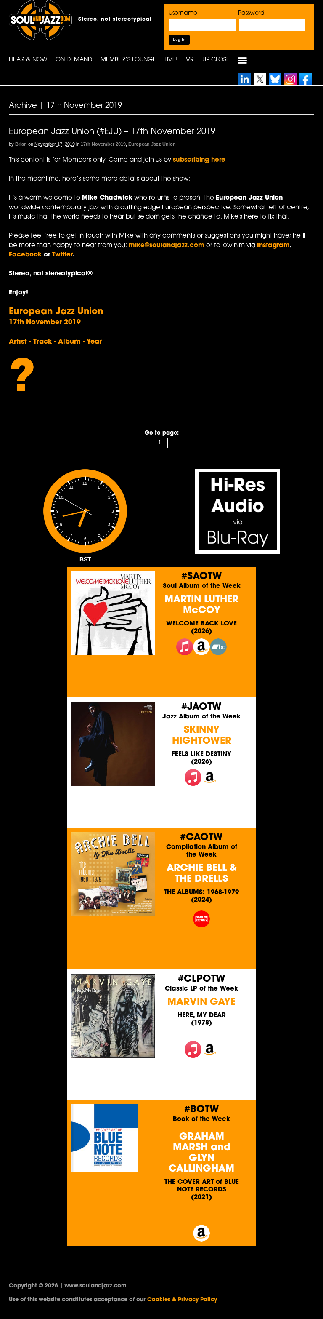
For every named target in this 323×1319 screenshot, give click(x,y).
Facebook (26, 255)
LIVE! (170, 60)
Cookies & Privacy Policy (182, 1300)
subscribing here (199, 160)
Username (183, 13)
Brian (21, 144)
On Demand (74, 60)
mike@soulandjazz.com (166, 246)
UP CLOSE (216, 60)
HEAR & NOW (28, 60)
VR (190, 60)
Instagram (273, 246)
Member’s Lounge (128, 60)
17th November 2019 (103, 144)
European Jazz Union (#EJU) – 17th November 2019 (112, 132)
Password (251, 13)
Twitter (62, 255)
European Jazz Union (152, 144)
